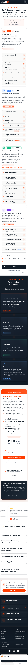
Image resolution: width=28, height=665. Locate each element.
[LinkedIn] (18, 651)
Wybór (20, 663)
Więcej (24, 657)
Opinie (2, 633)
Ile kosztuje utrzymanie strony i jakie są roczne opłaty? (12, 549)
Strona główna (4, 629)
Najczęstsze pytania (19, 638)
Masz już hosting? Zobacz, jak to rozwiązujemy (12, 167)
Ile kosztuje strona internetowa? (11, 535)
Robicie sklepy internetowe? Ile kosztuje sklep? (10, 563)
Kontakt (3, 638)
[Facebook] (9, 651)
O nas (2, 636)
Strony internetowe (19, 629)
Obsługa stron (18, 633)
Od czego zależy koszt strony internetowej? (10, 542)
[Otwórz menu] (25, 2)
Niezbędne (7, 663)
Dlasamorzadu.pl (4, 646)
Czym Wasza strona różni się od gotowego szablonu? (10, 570)
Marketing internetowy (20, 631)
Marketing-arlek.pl (19, 644)
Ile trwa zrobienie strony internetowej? (13, 556)
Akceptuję (14, 660)
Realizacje (3, 631)
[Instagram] (14, 651)
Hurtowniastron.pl (5, 644)
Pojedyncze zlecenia (19, 636)
